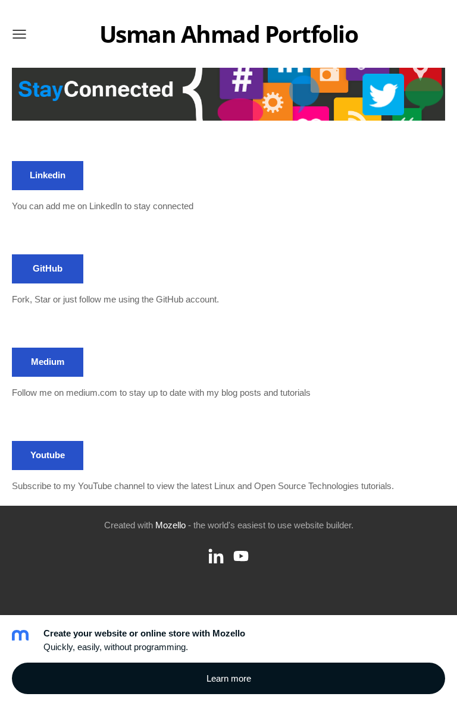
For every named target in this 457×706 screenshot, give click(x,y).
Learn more (228, 678)
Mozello (170, 525)
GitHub (47, 268)
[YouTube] (241, 556)
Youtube (47, 455)
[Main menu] (19, 34)
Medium (47, 362)
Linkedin (47, 175)
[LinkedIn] (216, 556)
